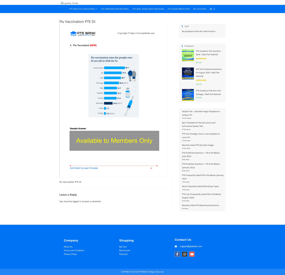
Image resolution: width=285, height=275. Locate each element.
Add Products (209, 31)
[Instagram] (184, 254)
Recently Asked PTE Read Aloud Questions (200, 205)
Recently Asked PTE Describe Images (198, 145)
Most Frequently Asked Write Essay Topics (200, 186)
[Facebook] (177, 254)
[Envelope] (191, 254)
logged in (77, 201)
